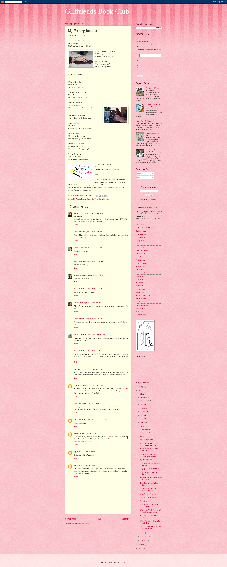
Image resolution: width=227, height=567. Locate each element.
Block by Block (145, 429)
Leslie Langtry (140, 276)
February (144, 536)
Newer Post (70, 518)
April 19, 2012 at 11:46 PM (94, 213)
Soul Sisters (144, 501)
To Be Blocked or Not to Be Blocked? (149, 450)
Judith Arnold (140, 260)
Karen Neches (140, 266)
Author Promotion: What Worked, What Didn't (148, 489)
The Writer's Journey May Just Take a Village (153, 151)
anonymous (78, 385)
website (109, 436)
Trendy (142, 436)
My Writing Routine (79, 199)
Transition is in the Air (153, 104)
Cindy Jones (140, 241)
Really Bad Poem (92, 199)
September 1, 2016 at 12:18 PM (93, 369)
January (143, 540)
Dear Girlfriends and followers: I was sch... (151, 464)
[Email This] (97, 196)
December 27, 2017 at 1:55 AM (97, 419)
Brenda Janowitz (80, 275)
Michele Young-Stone (143, 295)
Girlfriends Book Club (97, 11)
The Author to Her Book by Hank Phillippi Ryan (151, 478)
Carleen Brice (78, 302)
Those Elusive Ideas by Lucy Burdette (149, 484)
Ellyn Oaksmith (141, 247)
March (143, 533)
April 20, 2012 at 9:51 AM (94, 231)
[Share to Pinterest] (106, 196)
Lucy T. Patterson (80, 419)
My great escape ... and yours (153, 134)
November (144, 401)
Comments (142, 178)
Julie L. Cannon (141, 263)
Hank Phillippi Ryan (142, 250)
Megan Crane (140, 292)
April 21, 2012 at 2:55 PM (94, 275)
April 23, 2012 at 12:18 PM (94, 319)
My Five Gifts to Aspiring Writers (148, 516)
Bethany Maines (141, 231)
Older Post (126, 518)
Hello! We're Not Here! (143, 121)
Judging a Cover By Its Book (149, 468)
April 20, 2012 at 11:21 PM (93, 248)
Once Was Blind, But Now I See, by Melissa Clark (150, 527)
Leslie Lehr (139, 279)
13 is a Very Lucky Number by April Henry (150, 522)
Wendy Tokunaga (141, 315)
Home (98, 518)
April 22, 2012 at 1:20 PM (92, 302)
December (144, 397)
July (142, 415)
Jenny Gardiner (141, 253)
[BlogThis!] (100, 196)
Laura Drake (140, 269)
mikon (76, 433)
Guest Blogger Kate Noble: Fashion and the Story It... (149, 455)
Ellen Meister (140, 244)
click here (125, 471)
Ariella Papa (140, 224)
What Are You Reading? (148, 494)
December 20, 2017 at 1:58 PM (89, 403)
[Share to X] (102, 196)
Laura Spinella (141, 273)
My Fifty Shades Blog (147, 440)
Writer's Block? (145, 433)
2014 (140, 387)
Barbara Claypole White (144, 228)
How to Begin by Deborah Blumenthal (148, 473)
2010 (140, 548)
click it (76, 403)
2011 (140, 545)
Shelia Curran (140, 308)
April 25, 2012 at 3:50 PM (93, 351)
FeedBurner (153, 199)
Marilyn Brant (79, 213)
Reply (76, 224)
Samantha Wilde (141, 298)
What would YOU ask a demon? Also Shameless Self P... (150, 511)
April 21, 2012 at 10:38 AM (94, 261)
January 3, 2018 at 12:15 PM (88, 433)
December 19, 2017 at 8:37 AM (93, 385)
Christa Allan (140, 237)
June (142, 419)
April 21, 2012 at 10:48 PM (94, 289)
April (142, 426)
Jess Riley (139, 257)
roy (75, 451)
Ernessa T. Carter (80, 335)
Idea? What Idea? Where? (148, 497)
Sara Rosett (139, 302)
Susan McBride (89, 36)
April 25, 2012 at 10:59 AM (96, 335)
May (142, 422)
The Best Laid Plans (152, 88)
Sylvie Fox (139, 311)
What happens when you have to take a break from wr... (150, 505)
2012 (140, 394)
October (143, 404)
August (143, 411)
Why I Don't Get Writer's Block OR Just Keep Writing (150, 444)
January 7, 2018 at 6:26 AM (86, 451)
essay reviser (78, 369)
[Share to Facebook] (104, 196)
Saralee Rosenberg (142, 305)
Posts (141, 174)
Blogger (123, 562)
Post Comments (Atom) (82, 523)
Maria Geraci (78, 248)
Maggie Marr (140, 282)
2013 (140, 390)
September (144, 408)
